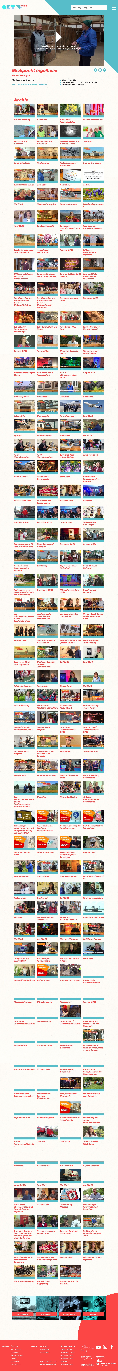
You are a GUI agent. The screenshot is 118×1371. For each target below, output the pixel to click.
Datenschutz (15, 1364)
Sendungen (15, 1352)
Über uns (14, 1346)
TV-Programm (16, 1349)
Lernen (13, 1358)
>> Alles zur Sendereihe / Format (29, 84)
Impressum (15, 1361)
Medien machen (16, 1355)
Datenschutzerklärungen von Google (64, 48)
